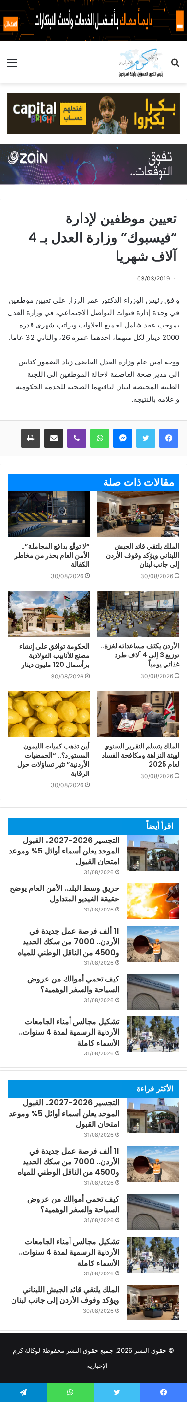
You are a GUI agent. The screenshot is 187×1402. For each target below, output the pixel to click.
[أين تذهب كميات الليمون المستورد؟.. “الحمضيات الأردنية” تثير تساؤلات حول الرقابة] (49, 714)
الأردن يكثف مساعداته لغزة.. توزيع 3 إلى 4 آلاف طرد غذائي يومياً (140, 655)
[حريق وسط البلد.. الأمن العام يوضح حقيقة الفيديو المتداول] (153, 901)
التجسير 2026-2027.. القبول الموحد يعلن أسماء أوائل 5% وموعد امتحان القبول (64, 851)
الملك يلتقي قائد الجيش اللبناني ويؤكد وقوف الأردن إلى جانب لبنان (142, 555)
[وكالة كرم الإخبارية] (140, 62)
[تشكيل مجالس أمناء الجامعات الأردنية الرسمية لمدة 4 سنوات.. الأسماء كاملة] (153, 1034)
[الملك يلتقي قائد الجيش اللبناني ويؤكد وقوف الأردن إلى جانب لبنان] (138, 514)
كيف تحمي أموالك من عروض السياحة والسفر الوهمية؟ (73, 984)
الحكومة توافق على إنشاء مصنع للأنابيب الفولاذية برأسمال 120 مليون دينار (54, 655)
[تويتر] (145, 438)
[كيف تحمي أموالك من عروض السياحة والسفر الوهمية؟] (153, 992)
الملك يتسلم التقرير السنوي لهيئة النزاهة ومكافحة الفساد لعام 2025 (140, 755)
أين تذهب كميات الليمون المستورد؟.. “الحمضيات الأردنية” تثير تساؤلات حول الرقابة (53, 759)
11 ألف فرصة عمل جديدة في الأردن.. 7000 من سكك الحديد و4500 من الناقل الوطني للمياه (68, 941)
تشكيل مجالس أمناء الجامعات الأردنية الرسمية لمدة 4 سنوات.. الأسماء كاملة (69, 1032)
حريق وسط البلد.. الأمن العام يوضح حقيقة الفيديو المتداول (64, 893)
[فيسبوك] (168, 438)
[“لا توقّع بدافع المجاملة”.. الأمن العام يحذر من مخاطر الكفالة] (49, 514)
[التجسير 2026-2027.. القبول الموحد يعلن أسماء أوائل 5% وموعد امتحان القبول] (153, 853)
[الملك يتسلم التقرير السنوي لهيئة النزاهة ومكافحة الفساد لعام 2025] (138, 714)
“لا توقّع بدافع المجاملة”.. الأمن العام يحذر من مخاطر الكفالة (52, 555)
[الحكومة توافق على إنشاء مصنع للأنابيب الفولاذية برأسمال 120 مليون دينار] (49, 614)
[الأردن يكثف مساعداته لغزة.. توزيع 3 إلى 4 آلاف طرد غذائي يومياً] (138, 614)
